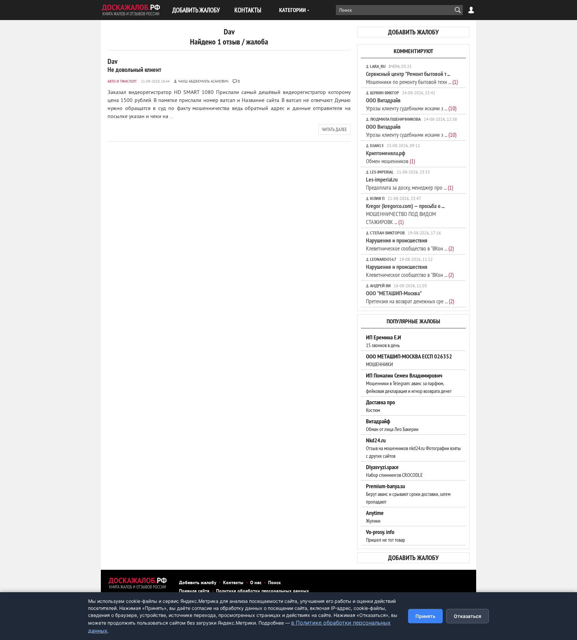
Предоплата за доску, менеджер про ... (409, 183)
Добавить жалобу (197, 583)
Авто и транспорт (122, 81)
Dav (134, 65)
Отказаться (467, 616)
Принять (425, 616)
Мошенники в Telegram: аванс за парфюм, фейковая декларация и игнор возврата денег (409, 383)
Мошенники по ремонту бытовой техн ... (412, 78)
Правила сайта (194, 591)
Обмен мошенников (390, 157)
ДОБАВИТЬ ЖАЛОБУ (196, 10)
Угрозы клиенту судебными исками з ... (411, 104)
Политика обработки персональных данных (262, 591)
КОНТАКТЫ (247, 10)
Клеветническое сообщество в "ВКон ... (410, 244)
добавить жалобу (413, 32)
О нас (255, 583)
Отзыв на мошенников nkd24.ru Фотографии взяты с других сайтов (413, 448)
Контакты (233, 583)
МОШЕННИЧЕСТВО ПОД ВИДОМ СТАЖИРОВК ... (405, 214)
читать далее (334, 129)
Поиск (274, 583)
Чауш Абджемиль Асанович (203, 81)
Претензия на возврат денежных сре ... (410, 297)
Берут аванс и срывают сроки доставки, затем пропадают (408, 494)
